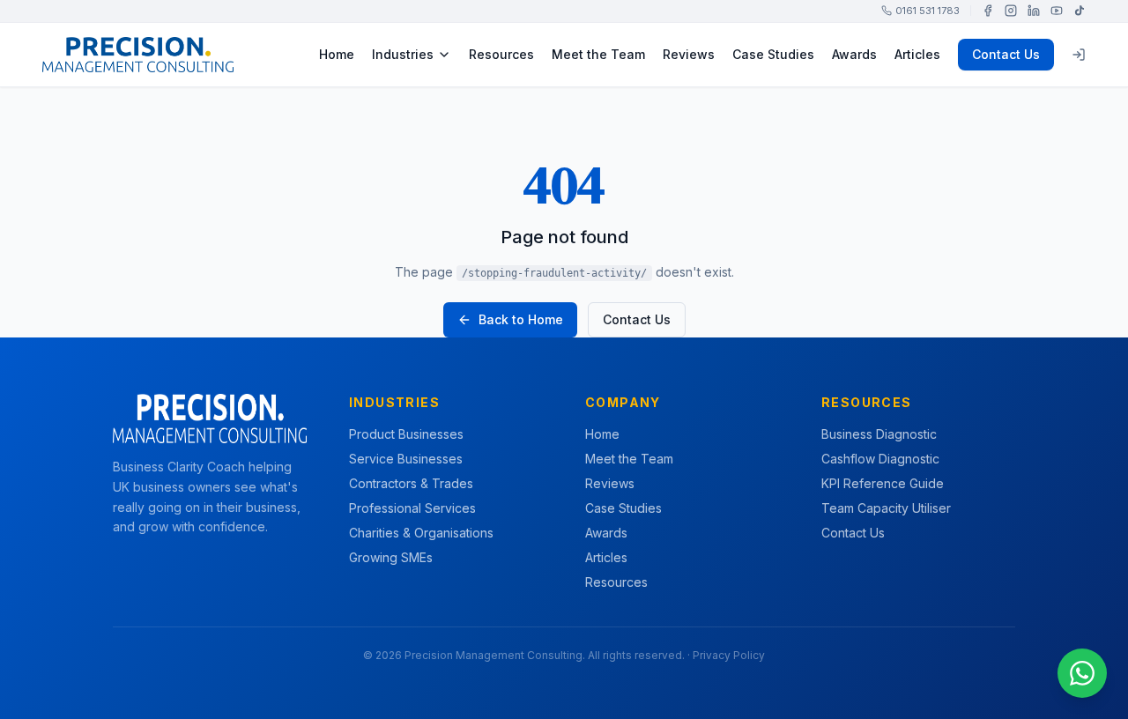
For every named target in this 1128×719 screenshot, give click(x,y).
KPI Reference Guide (882, 483)
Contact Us (1006, 54)
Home (336, 54)
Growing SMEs (391, 557)
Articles (917, 54)
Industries (403, 54)
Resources (501, 54)
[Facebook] (988, 10)
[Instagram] (1011, 10)
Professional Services (412, 507)
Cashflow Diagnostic (880, 458)
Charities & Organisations (421, 532)
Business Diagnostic (879, 433)
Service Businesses (406, 458)
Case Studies (773, 54)
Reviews (689, 54)
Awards (854, 54)
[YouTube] (1056, 10)
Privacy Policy (729, 655)
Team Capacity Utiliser (886, 507)
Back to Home (521, 319)
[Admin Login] (1079, 55)
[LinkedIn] (1034, 10)
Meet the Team (598, 54)
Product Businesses (406, 433)
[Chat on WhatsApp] (1082, 673)
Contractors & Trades (411, 483)
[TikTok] (1079, 10)
